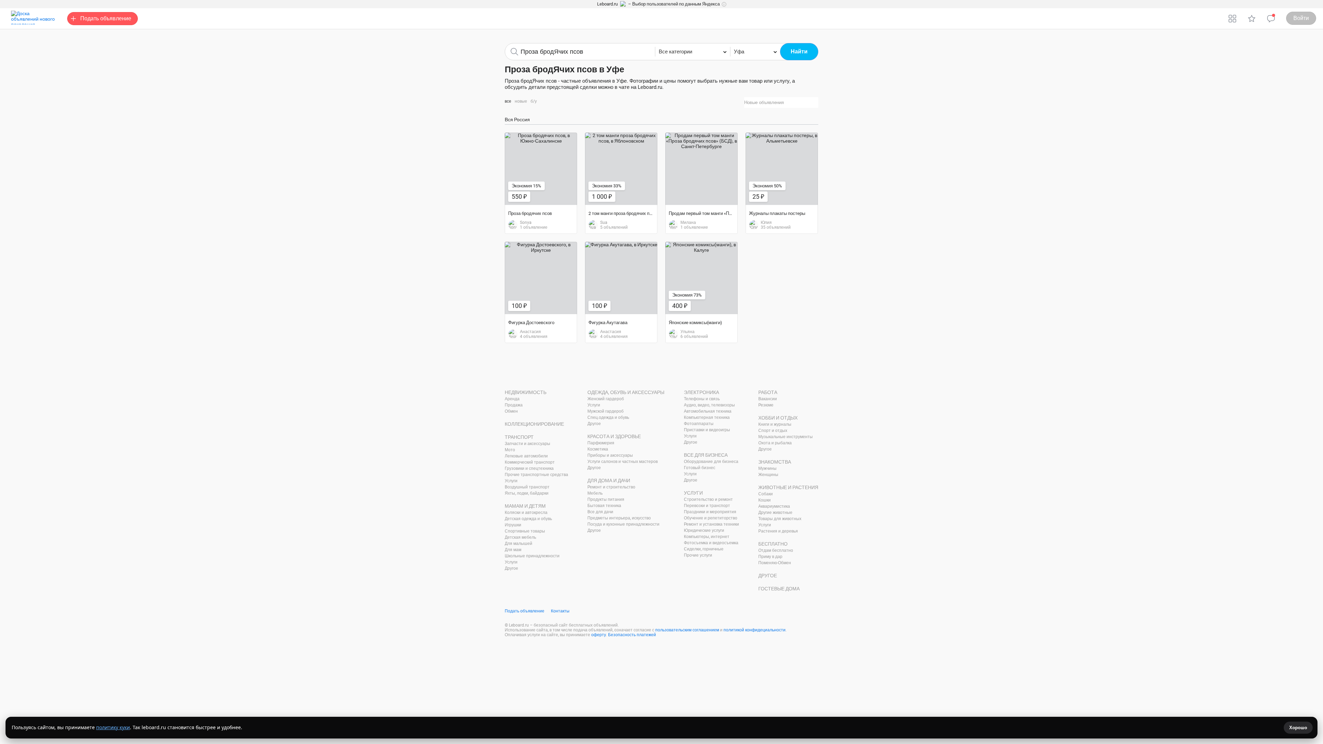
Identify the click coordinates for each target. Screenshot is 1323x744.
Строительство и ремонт (708, 499)
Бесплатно (773, 544)
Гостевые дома (779, 588)
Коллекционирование (534, 424)
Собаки (765, 494)
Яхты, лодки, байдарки (526, 493)
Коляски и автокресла (526, 512)
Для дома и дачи (608, 480)
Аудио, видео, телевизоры (709, 405)
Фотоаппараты (699, 423)
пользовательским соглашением (687, 630)
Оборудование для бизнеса (711, 461)
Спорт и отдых (772, 430)
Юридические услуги (704, 530)
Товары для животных (779, 518)
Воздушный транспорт (527, 487)
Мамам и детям (525, 506)
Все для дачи (600, 511)
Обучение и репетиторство (710, 518)
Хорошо (1298, 727)
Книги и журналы (774, 424)
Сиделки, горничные (704, 549)
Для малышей (518, 543)
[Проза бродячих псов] (541, 169)
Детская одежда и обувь (528, 518)
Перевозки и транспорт (707, 505)
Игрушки (513, 525)
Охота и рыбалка (775, 443)
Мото (510, 449)
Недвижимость (525, 392)
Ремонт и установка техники (711, 524)
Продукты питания (605, 499)
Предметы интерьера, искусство (619, 518)
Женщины (768, 474)
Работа (767, 392)
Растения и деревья (778, 531)
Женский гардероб (605, 398)
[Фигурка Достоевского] (541, 278)
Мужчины (767, 468)
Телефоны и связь (702, 398)
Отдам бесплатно (775, 550)
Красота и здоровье (614, 436)
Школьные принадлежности (532, 556)
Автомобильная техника (707, 411)
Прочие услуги (698, 555)
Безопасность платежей (632, 634)
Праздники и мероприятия (710, 511)
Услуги (511, 480)
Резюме (765, 405)
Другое (511, 568)
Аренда (512, 398)
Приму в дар (770, 556)
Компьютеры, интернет (706, 536)
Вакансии (767, 398)
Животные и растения (788, 487)
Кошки (764, 500)
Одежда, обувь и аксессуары (625, 392)
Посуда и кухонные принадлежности (623, 524)
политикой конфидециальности (755, 630)
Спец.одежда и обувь (608, 417)
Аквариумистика (774, 506)
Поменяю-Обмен (774, 562)
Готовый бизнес (699, 467)
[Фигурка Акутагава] (621, 278)
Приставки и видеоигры (707, 429)
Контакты (560, 611)
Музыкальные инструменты (785, 436)
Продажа (514, 405)
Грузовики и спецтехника (529, 468)
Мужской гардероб (605, 411)
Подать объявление (524, 611)
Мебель (595, 493)
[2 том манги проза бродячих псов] (621, 169)
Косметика (597, 449)
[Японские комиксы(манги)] (701, 278)
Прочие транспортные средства (536, 474)
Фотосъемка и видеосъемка (711, 542)
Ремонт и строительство (611, 487)
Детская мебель (520, 537)
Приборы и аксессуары (610, 455)
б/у (534, 101)
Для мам (513, 549)
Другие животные (775, 512)
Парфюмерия (600, 443)
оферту (598, 634)
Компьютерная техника (707, 417)
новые (521, 101)
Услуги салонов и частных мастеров (622, 461)
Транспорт (519, 437)
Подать (105, 18)
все (508, 101)
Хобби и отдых (778, 418)
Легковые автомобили (526, 456)
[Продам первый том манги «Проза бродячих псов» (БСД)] (701, 169)
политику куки (113, 727)
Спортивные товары (525, 531)
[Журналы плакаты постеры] (782, 169)
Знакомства (774, 462)
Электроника (701, 392)
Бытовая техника (604, 505)
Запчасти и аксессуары (527, 443)
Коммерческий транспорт (530, 462)
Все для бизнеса (706, 455)
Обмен (511, 411)
